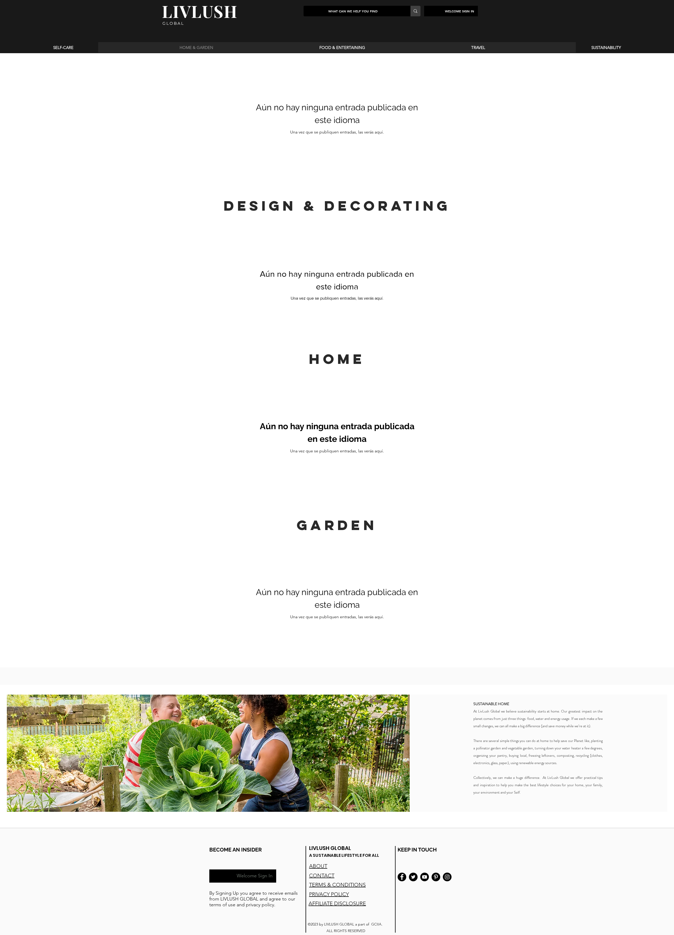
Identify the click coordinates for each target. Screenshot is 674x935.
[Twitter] (413, 877)
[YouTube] (424, 877)
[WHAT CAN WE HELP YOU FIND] (415, 11)
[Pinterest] (436, 877)
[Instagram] (447, 877)
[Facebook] (402, 877)
